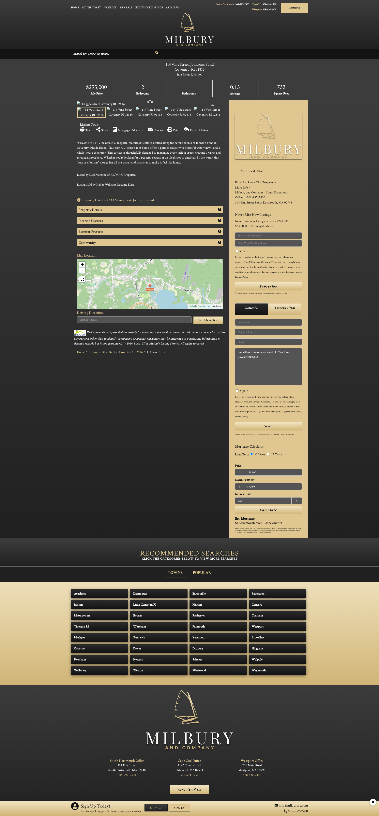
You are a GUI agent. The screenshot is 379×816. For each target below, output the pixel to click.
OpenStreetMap (204, 306)
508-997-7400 (242, 4)
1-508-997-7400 (254, 197)
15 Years (276, 454)
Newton (138, 659)
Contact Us (294, 7)
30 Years (259, 454)
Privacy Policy (241, 276)
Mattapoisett (82, 615)
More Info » (242, 187)
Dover (137, 648)
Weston (138, 670)
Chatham (257, 615)
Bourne (137, 615)
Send (268, 426)
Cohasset (79, 648)
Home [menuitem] (75, 7)
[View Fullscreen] (82, 279)
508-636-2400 (269, 9)
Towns (175, 572)
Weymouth (259, 670)
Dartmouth (140, 593)
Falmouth (198, 626)
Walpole (257, 659)
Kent (112, 352)
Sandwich (139, 637)
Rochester (198, 615)
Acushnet (80, 593)
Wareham (139, 626)
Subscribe (268, 286)
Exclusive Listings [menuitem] (149, 7)
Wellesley (80, 670)
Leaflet (192, 306)
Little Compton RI (144, 604)
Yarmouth (198, 637)
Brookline (258, 637)
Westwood (199, 670)
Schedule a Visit (285, 307)
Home (81, 352)
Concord (257, 604)
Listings (93, 352)
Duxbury (197, 648)
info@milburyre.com (293, 805)
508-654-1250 (269, 4)
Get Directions (208, 320)
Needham (80, 659)
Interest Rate (243, 494)
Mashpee (79, 637)
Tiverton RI (81, 626)
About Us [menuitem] (173, 7)
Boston (78, 604)
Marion (197, 604)
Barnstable (199, 593)
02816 (139, 352)
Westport (258, 626)
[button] (157, 52)
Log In (179, 807)
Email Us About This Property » (255, 182)
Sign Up (156, 807)
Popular (202, 572)
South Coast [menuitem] (91, 7)
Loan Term (242, 454)
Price (238, 465)
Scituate (197, 659)
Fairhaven (258, 593)
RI (103, 352)
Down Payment (244, 480)
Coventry (125, 352)
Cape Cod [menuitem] (110, 7)
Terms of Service (285, 434)
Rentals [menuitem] (126, 7)
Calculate (268, 510)
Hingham (257, 648)
